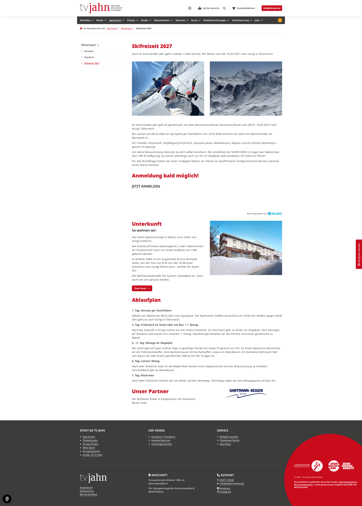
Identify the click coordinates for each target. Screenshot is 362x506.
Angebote (89, 57)
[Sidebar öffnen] (280, 20)
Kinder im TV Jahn (93, 454)
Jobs (257, 20)
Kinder (144, 20)
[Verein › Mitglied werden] (359, 264)
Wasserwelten (162, 20)
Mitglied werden (229, 436)
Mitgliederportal (271, 8)
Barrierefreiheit (88, 494)
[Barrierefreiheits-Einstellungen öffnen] (189, 8)
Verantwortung (240, 20)
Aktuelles (85, 20)
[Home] (101, 8)
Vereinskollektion (246, 8)
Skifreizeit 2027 (91, 63)
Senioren (180, 20)
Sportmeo (225, 444)
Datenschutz (87, 491)
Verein (99, 20)
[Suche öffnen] (224, 8)
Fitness (131, 20)
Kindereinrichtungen (214, 20)
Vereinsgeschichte (161, 444)
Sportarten (115, 20)
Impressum (86, 487)
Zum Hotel (140, 288)
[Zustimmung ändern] (7, 499)
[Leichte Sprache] (199, 8)
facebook (224, 488)
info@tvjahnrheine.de (232, 483)
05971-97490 (227, 480)
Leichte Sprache (211, 8)
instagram (225, 491)
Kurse (194, 20)
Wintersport (126, 28)
